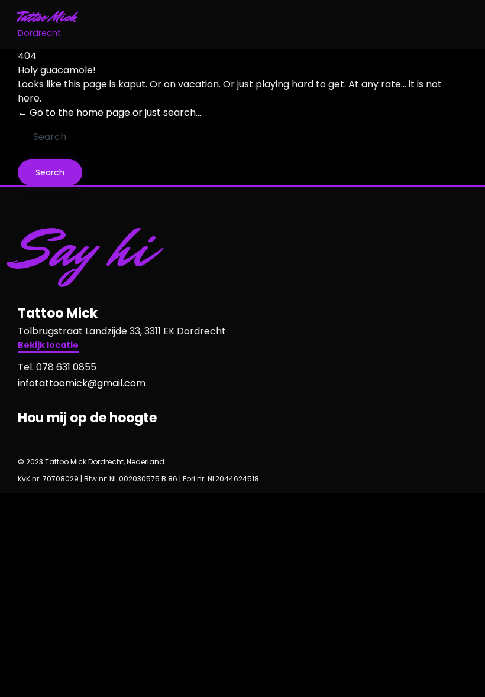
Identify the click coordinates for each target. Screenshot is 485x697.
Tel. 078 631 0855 (57, 367)
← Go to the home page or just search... (109, 112)
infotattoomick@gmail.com (82, 383)
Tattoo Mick (47, 17)
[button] (48, 346)
